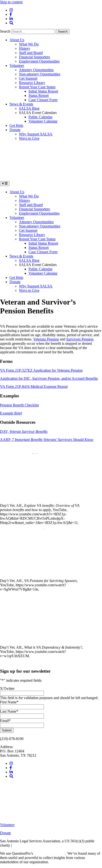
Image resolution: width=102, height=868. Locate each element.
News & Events (21, 104)
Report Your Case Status (37, 87)
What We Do (29, 44)
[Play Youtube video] (42, 477)
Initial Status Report (43, 91)
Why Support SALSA (35, 134)
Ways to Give (29, 138)
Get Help (16, 125)
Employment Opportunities (39, 61)
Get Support (28, 78)
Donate (14, 130)
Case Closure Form (42, 100)
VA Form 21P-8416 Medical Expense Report (34, 387)
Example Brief (11, 413)
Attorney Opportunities (36, 70)
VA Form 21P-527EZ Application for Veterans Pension (41, 370)
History (24, 48)
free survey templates (49, 853)
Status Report (38, 96)
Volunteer (16, 66)
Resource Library (32, 83)
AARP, (46, 440)
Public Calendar (40, 117)
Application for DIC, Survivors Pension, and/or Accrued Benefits (49, 378)
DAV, (23, 431)
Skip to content (11, 2)
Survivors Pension (79, 339)
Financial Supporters (34, 57)
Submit (7, 730)
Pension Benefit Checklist (19, 405)
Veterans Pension (46, 339)
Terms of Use (23, 845)
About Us (16, 40)
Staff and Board (31, 53)
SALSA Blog (29, 108)
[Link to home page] (35, 179)
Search (5, 31)
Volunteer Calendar (42, 121)
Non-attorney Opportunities (39, 74)
